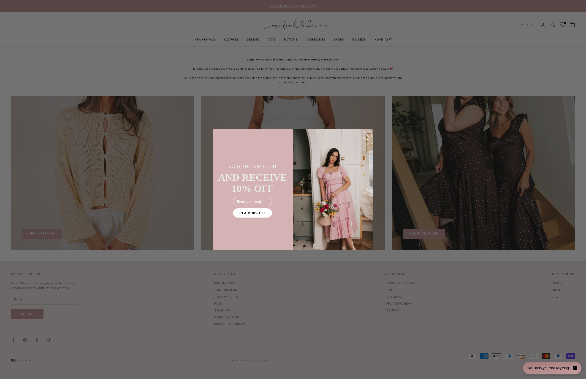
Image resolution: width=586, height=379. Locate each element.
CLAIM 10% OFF (252, 213)
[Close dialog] (367, 135)
